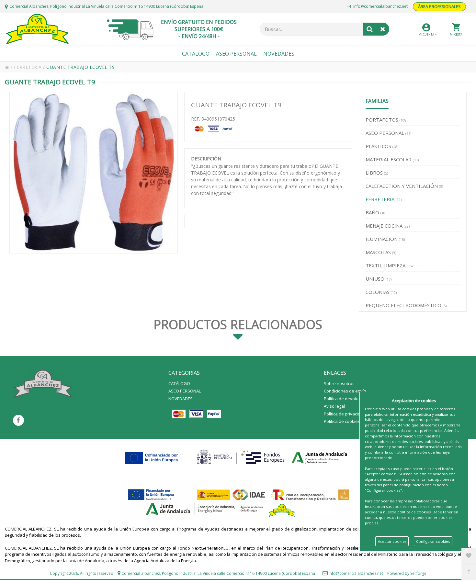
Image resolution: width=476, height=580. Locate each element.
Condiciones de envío (345, 391)
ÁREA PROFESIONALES (439, 6)
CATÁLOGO (179, 383)
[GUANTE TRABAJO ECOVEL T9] (93, 172)
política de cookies (414, 512)
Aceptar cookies (392, 541)
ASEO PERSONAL (184, 391)
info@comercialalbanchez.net (380, 6)
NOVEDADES (180, 399)
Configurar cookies (433, 541)
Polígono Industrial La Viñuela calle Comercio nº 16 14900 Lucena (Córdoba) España (238, 573)
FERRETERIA (28, 67)
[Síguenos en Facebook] (18, 420)
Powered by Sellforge (406, 573)
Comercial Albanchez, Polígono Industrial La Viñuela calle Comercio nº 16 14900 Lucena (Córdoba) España (106, 6)
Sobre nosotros (339, 383)
